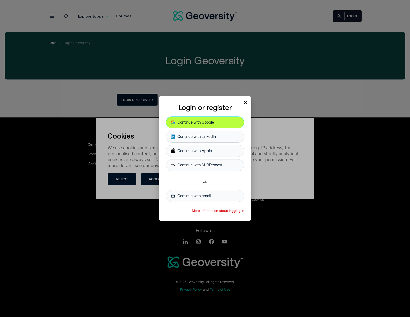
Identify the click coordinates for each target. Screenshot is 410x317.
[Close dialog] (245, 102)
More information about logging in (218, 211)
